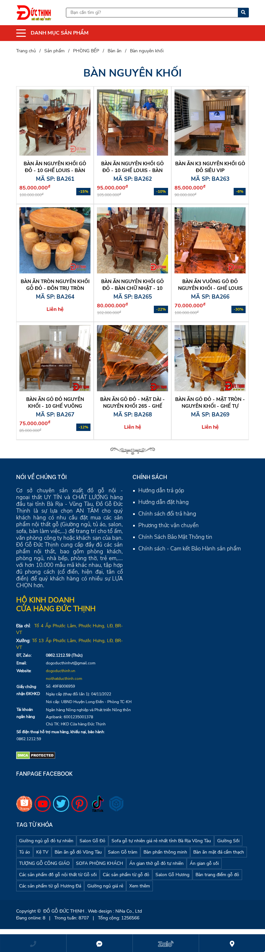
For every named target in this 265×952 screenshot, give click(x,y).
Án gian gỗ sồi (204, 863)
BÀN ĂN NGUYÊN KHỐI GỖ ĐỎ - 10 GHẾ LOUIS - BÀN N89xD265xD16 (55, 170)
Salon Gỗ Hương (172, 875)
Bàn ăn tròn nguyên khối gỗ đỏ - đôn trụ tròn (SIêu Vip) (55, 288)
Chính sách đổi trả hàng (167, 513)
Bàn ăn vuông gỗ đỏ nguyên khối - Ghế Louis (210, 285)
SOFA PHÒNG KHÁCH (99, 863)
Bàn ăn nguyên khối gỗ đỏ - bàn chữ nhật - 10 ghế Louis (132, 288)
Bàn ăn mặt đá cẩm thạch (218, 852)
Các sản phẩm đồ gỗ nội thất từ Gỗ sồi (58, 875)
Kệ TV (42, 852)
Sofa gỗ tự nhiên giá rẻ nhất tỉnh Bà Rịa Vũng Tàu (161, 841)
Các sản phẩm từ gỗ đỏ (126, 875)
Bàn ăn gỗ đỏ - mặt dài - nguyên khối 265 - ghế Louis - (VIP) (132, 406)
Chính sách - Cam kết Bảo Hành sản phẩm (189, 548)
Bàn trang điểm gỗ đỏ (217, 875)
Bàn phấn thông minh (165, 852)
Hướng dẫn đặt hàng (163, 502)
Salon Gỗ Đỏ (92, 841)
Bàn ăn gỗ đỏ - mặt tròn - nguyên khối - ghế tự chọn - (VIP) (210, 406)
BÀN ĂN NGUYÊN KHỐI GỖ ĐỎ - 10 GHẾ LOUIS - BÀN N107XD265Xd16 (132, 170)
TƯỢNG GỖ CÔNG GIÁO (44, 863)
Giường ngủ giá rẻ (105, 886)
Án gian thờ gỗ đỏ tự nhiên (156, 863)
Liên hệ (55, 309)
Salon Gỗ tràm (122, 852)
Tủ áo (24, 852)
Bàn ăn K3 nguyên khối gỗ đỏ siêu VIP (210, 167)
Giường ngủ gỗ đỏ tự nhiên (46, 841)
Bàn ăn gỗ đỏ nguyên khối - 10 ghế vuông (55, 402)
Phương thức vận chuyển (168, 525)
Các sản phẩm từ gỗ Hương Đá (50, 886)
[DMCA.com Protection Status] (35, 755)
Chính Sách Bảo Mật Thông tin (175, 537)
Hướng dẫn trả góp (161, 490)
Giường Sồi (228, 841)
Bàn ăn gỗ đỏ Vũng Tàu (78, 852)
